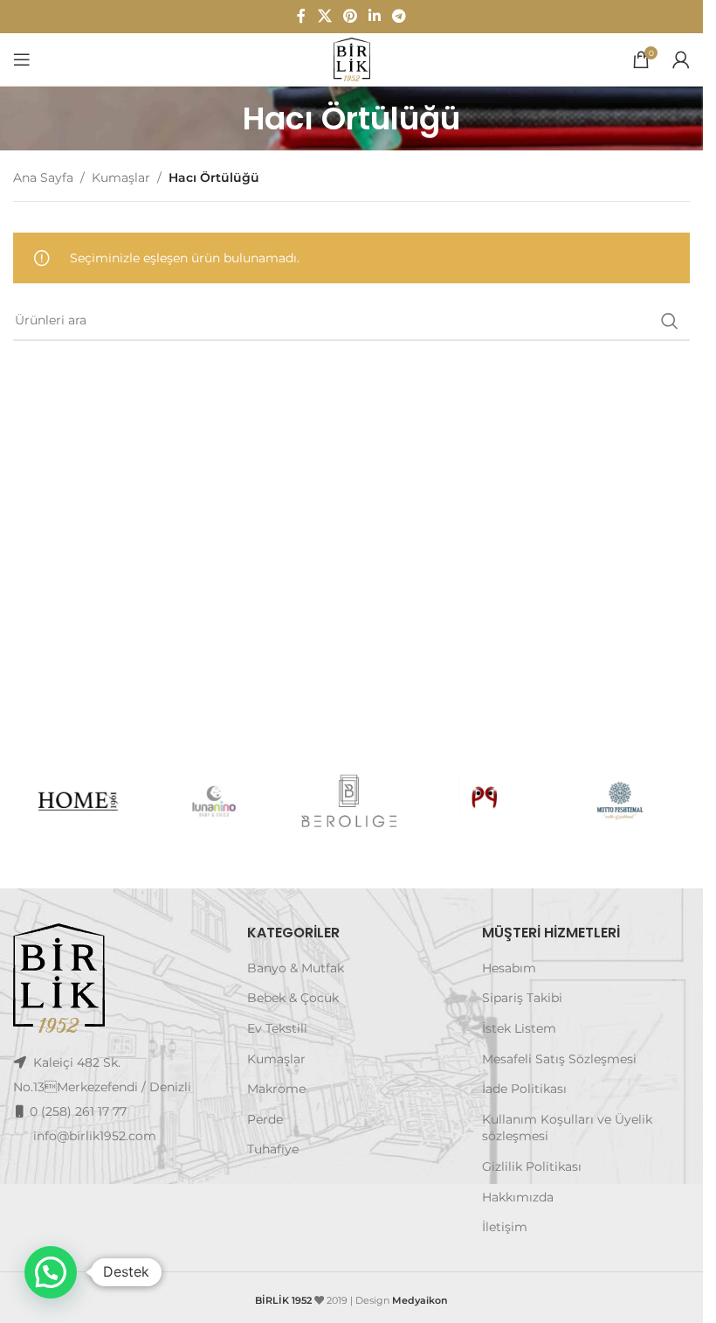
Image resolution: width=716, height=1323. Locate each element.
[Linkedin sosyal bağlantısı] (375, 16)
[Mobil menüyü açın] (21, 59)
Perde (265, 1119)
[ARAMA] (670, 321)
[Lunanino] (216, 801)
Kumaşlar (121, 177)
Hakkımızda (518, 1197)
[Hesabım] (681, 59)
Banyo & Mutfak (295, 968)
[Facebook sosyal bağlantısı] (301, 16)
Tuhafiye (273, 1149)
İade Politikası (524, 1089)
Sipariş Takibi (522, 998)
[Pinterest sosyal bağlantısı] (349, 16)
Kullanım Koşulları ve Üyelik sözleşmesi (567, 1128)
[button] (50, 1272)
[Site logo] (352, 58)
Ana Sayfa (43, 177)
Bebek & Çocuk (293, 998)
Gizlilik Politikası (532, 1166)
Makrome (276, 1089)
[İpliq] (486, 801)
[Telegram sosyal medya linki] (399, 16)
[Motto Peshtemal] (622, 801)
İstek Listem (519, 1028)
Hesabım (509, 968)
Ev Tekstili (277, 1028)
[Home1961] (80, 801)
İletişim (504, 1227)
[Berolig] (351, 801)
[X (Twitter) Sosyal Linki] (324, 16)
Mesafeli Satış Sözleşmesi (559, 1059)
